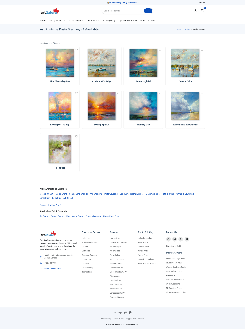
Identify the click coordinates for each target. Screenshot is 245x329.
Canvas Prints (57, 216)
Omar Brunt (45, 198)
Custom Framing (93, 216)
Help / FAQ (86, 238)
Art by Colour (115, 255)
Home (43, 20)
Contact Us (86, 259)
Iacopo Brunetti (46, 194)
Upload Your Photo (128, 20)
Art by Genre (115, 251)
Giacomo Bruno (153, 194)
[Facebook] (168, 239)
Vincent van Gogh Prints (175, 259)
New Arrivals (115, 238)
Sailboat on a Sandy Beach (185, 124)
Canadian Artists (116, 268)
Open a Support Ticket (52, 269)
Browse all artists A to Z (50, 205)
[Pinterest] (187, 239)
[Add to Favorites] (76, 50)
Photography (109, 20)
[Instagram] (174, 239)
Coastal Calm (185, 81)
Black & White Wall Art (118, 272)
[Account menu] (195, 11)
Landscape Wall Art (117, 293)
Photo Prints (143, 242)
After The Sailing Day (60, 81)
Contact (152, 20)
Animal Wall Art (116, 289)
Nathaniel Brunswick (185, 194)
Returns (85, 247)
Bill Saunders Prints (173, 288)
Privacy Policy (87, 268)
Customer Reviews (89, 255)
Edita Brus (56, 198)
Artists (187, 29)
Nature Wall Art (116, 284)
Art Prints (44, 216)
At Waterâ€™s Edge (101, 81)
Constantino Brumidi (78, 194)
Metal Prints (143, 251)
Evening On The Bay (59, 124)
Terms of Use (87, 272)
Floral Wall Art (115, 280)
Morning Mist (143, 124)
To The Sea (59, 168)
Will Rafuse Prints (173, 284)
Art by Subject (115, 247)
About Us (85, 263)
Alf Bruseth (68, 198)
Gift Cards (86, 251)
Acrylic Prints (143, 255)
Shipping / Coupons (89, 242)
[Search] (148, 10)
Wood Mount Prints (74, 216)
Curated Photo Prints (118, 242)
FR (204, 2)
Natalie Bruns (168, 194)
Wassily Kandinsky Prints (176, 267)
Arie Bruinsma (96, 194)
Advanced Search (117, 297)
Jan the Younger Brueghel (131, 194)
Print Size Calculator (146, 259)
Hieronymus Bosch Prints (176, 292)
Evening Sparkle (101, 124)
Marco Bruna (61, 194)
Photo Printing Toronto (147, 263)
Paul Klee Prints (172, 275)
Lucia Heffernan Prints (175, 280)
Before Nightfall (143, 81)
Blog (142, 20)
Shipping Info (131, 319)
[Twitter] (180, 239)
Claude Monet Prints (174, 263)
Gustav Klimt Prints (173, 271)
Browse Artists (116, 263)
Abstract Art (115, 276)
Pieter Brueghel (111, 194)
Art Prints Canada (117, 259)
